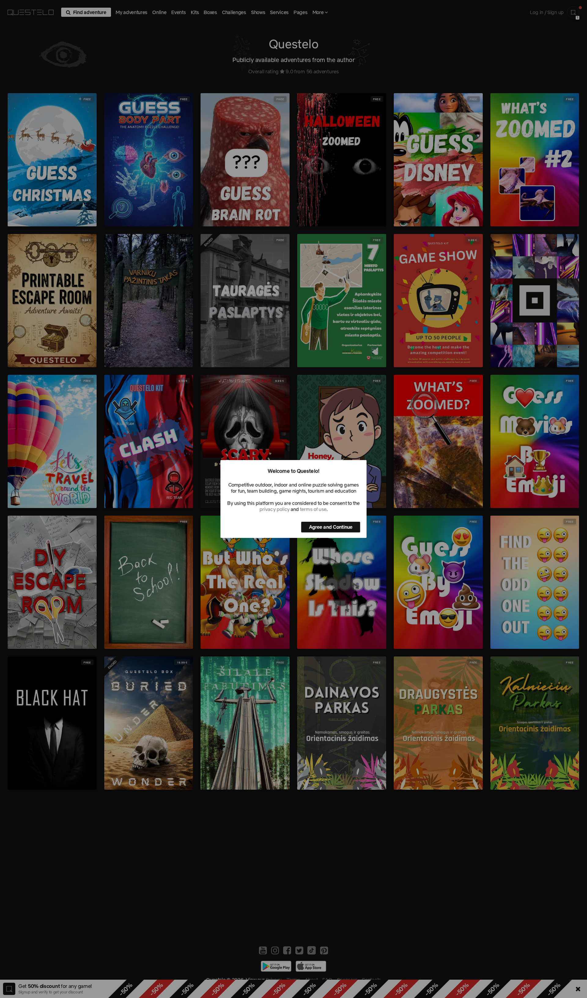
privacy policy (275, 509)
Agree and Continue (331, 527)
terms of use (313, 509)
